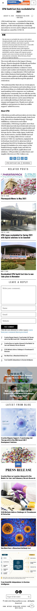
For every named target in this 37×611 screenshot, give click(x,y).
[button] (34, 3)
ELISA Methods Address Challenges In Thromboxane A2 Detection (19, 350)
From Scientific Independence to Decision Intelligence (18, 360)
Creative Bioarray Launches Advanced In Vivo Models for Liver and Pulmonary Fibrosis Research (19, 344)
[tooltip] (11, 158)
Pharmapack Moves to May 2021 (13, 198)
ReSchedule (26, 163)
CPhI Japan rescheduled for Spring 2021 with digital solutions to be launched (16, 236)
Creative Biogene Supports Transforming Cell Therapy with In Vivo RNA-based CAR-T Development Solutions (19, 338)
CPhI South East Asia (13, 163)
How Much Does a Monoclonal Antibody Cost (16, 356)
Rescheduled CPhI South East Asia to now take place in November (17, 275)
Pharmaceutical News (22, 16)
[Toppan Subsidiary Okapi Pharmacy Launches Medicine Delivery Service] (18, 375)
